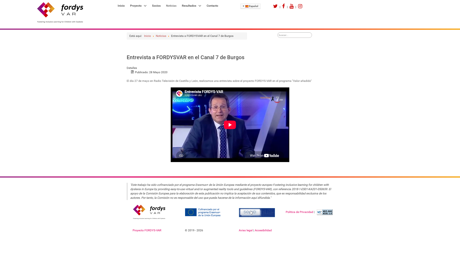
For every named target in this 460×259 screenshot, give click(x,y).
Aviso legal (246, 230)
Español (253, 6)
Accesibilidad (263, 230)
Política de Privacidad (300, 211)
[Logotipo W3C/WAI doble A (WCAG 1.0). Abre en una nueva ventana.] (324, 211)
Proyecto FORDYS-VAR (147, 230)
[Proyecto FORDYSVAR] (57, 12)
